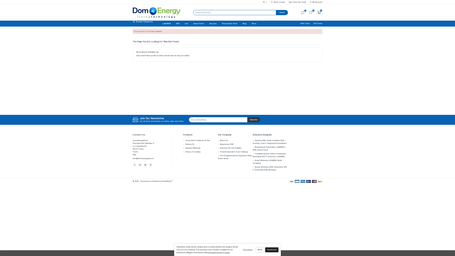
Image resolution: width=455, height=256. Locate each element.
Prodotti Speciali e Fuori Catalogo (234, 152)
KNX (178, 23)
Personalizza (248, 250)
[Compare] (302, 12)
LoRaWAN (166, 23)
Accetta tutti (271, 250)
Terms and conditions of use (197, 140)
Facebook (135, 165)
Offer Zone (305, 23)
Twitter (140, 165)
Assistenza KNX (227, 144)
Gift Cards (317, 23)
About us (224, 140)
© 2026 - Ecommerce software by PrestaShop (153, 181)
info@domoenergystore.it (143, 158)
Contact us (139, 134)
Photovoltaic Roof (229, 23)
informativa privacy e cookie (219, 252)
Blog (245, 23)
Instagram (151, 165)
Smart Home (198, 23)
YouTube (145, 165)
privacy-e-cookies (193, 152)
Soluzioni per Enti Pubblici (231, 148)
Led (186, 23)
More (254, 23)
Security (213, 23)
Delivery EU (189, 144)
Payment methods (192, 148)
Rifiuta (260, 250)
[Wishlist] (310, 12)
